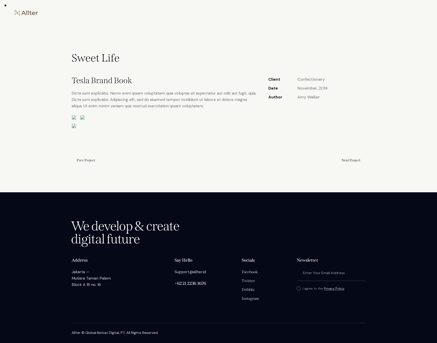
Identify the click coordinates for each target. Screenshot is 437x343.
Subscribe (361, 273)
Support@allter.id (190, 271)
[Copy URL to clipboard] (302, 111)
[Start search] (412, 13)
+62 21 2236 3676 (190, 283)
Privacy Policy (334, 288)
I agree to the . (324, 288)
